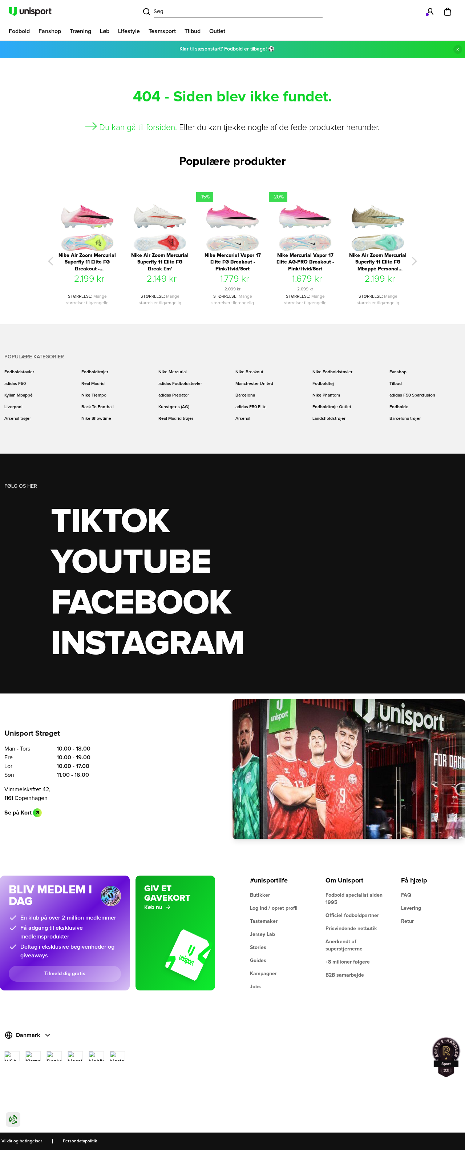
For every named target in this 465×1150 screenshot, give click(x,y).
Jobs (255, 986)
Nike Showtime (96, 419)
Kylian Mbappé (18, 395)
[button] (51, 261)
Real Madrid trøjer (175, 419)
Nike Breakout (249, 372)
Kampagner (263, 973)
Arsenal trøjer (17, 419)
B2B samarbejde (345, 975)
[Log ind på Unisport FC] (430, 11)
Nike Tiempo (93, 395)
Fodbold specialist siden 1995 (354, 899)
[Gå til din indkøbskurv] (447, 11)
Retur (407, 921)
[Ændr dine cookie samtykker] (13, 1119)
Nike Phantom (326, 395)
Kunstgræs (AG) (173, 407)
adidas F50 (15, 384)
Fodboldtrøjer (94, 372)
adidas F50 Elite (251, 407)
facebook (141, 603)
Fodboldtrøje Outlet (331, 407)
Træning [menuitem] (80, 31)
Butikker (260, 895)
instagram (147, 644)
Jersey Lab (262, 934)
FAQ (406, 895)
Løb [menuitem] (104, 31)
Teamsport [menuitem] (162, 31)
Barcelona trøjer (405, 419)
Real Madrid (93, 384)
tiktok (110, 521)
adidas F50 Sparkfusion (412, 395)
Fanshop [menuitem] (50, 31)
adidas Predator (173, 395)
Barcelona (245, 395)
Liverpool (13, 407)
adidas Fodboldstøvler (180, 384)
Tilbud (395, 384)
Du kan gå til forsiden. (138, 128)
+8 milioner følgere (348, 962)
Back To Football (97, 407)
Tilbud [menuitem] (193, 31)
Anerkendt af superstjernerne (344, 945)
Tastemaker (264, 921)
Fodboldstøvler (19, 372)
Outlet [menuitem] (217, 31)
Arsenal (242, 419)
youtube (130, 562)
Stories (258, 947)
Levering (411, 908)
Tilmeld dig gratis (64, 973)
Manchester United (254, 384)
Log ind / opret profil (274, 908)
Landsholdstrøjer (328, 419)
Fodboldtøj (323, 384)
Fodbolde (398, 407)
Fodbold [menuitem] (19, 31)
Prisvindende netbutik (351, 928)
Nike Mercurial (172, 372)
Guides (258, 960)
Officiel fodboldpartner (352, 915)
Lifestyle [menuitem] (129, 31)
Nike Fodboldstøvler (332, 372)
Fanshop (398, 372)
